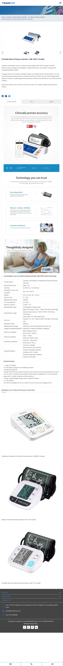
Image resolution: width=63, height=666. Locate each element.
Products (9, 17)
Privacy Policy (33, 624)
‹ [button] (2, 53)
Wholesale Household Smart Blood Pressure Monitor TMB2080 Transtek (23, 456)
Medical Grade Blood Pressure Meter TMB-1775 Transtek (19, 520)
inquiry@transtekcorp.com (13, 611)
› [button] (60, 53)
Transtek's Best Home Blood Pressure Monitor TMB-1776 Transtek (21, 583)
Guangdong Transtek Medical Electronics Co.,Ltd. (28, 621)
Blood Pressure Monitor (20, 17)
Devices (5, 592)
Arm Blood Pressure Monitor (36, 17)
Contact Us (6, 600)
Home (3, 17)
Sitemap (26, 624)
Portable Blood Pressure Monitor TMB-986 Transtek (17, 19)
